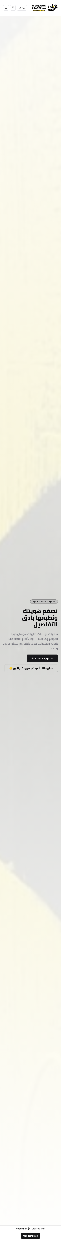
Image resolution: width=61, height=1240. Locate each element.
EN (20, 8)
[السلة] (13, 8)
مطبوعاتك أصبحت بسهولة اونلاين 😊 (31, 668)
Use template (30, 1235)
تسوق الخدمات (44, 658)
